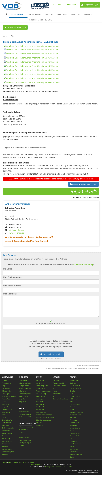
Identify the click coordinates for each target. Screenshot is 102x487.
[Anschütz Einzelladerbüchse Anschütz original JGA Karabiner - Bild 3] (32, 53)
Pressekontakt (24, 412)
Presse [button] (87, 14)
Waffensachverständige (44, 415)
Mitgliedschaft (24, 396)
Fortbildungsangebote (43, 391)
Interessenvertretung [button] (40, 19)
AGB (54, 396)
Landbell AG (74, 449)
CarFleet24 (73, 383)
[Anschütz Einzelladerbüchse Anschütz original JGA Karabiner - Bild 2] (32, 49)
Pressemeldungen (25, 414)
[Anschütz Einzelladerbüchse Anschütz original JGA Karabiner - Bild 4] (32, 57)
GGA (71, 394)
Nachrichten (40, 380)
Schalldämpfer (7, 420)
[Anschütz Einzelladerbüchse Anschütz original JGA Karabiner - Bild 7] (32, 70)
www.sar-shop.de (16, 233)
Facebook (61, 467)
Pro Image (73, 420)
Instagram (49, 467)
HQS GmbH (74, 399)
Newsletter (39, 425)
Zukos (72, 457)
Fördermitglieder (24, 394)
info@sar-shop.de (16, 230)
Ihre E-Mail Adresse (12, 285)
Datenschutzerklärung (83, 264)
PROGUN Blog (41, 394)
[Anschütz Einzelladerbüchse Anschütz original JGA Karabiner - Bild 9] (32, 78)
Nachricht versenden (52, 354)
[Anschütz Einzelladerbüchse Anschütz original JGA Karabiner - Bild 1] (32, 46)
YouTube (69, 467)
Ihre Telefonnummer (12, 277)
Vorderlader (6, 431)
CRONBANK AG (75, 386)
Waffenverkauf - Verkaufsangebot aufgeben (8, 451)
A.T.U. (72, 431)
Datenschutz (23, 462)
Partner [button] (75, 14)
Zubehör (5, 436)
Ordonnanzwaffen (8, 428)
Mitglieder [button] (34, 14)
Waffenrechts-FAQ (25, 417)
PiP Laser (73, 417)
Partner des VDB (58, 383)
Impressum (57, 394)
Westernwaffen (7, 433)
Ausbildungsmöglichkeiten (45, 417)
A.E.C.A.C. (39, 423)
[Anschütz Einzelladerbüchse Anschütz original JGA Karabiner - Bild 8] (32, 74)
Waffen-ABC (40, 401)
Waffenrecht (40, 404)
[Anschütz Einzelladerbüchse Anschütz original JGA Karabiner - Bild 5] (32, 61)
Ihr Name (7, 269)
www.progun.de (36, 464)
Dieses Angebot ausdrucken (84, 184)
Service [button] (48, 14)
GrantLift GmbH (75, 396)
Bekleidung (6, 438)
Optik (4, 417)
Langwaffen (6, 407)
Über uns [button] (61, 14)
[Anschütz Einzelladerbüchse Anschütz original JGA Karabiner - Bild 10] (32, 82)
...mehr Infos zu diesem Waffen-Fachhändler (25, 241)
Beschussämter (41, 412)
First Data (73, 441)
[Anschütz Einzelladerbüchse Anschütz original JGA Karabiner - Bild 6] (32, 65)
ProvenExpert (74, 423)
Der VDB (56, 380)
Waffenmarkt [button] (18, 14)
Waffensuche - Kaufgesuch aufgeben (7, 443)
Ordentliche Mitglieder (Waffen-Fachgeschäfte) (25, 383)
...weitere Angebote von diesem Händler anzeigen (28, 237)
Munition (5, 415)
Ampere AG (74, 380)
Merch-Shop (40, 383)
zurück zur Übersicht (16, 27)
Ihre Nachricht (9, 293)
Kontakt (55, 391)
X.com (55, 467)
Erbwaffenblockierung (43, 420)
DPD (71, 438)
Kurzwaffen (6, 399)
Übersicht (5, 380)
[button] (6, 14)
